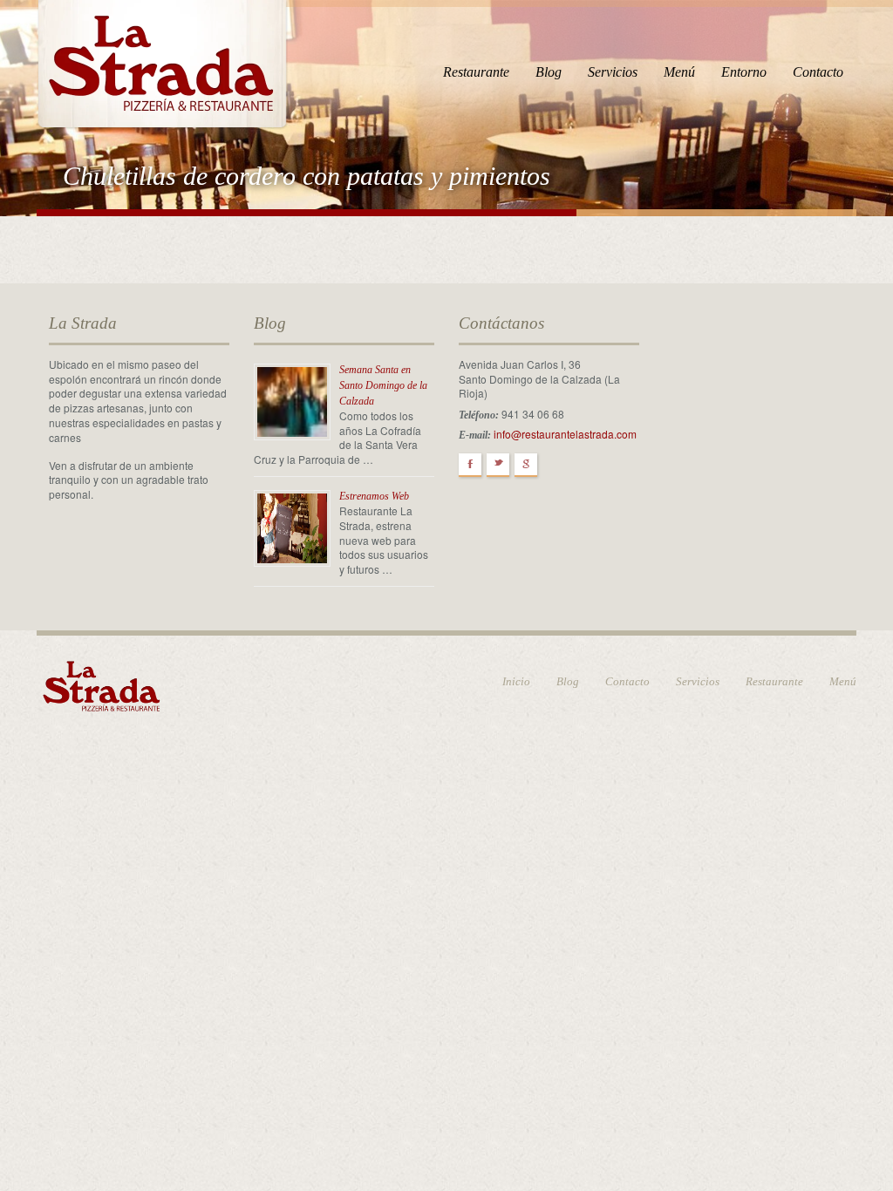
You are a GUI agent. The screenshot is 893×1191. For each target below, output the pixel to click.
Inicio (516, 681)
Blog (548, 72)
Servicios (612, 72)
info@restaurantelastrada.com (565, 433)
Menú (679, 72)
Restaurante (476, 72)
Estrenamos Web (374, 496)
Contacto (818, 72)
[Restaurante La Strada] (162, 61)
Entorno (744, 72)
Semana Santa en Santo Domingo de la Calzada (383, 385)
